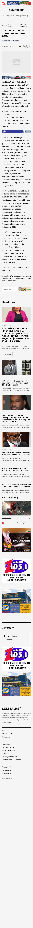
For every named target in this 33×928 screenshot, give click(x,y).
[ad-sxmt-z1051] (16, 571)
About (4, 731)
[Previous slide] (27, 498)
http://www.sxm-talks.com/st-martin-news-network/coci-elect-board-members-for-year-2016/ (16, 278)
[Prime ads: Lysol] (16, 540)
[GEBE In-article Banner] (16, 131)
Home (3, 25)
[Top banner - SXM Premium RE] (16, 3)
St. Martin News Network (12, 25)
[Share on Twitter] (26, 46)
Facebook (5, 767)
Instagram (5, 770)
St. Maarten (6, 737)
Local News (6, 744)
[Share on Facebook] (23, 46)
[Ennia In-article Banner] (16, 289)
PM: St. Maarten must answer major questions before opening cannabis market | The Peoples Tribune (16, 485)
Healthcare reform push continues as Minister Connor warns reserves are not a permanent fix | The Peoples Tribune (16, 453)
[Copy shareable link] (20, 46)
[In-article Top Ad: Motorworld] (16, 77)
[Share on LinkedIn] (30, 46)
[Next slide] (30, 498)
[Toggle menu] (2, 9)
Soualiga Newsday (22, 16)
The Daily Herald (8, 16)
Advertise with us (8, 734)
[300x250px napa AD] (16, 601)
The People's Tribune (9, 757)
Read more (8, 354)
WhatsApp (5, 773)
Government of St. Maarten (11, 760)
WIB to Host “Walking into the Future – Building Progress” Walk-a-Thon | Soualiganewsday (16, 469)
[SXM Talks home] (16, 9)
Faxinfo (4, 754)
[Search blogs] (29, 10)
